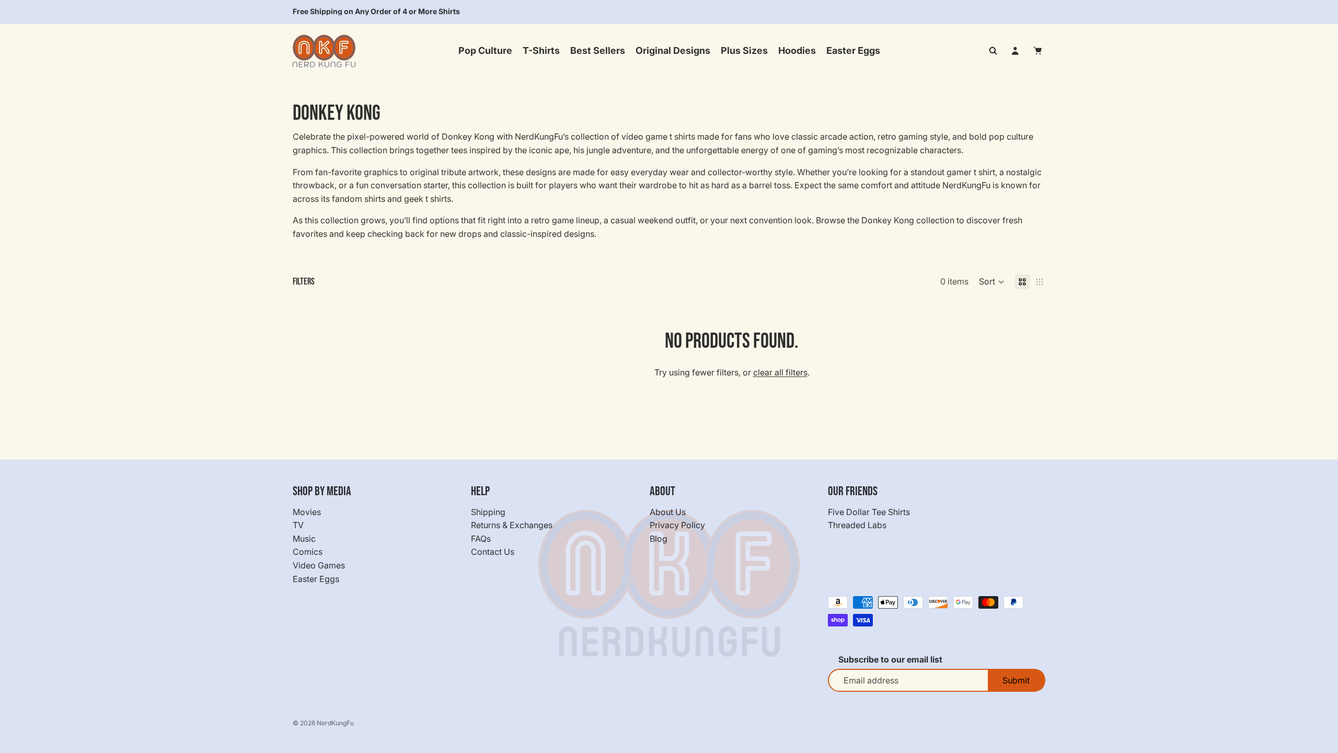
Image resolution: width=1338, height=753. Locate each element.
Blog (658, 538)
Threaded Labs (857, 525)
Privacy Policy (677, 525)
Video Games (319, 565)
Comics (307, 551)
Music (304, 538)
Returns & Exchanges (511, 525)
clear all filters (780, 372)
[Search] (993, 50)
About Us (668, 511)
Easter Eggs (316, 578)
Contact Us (492, 551)
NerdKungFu (335, 723)
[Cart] (1037, 50)
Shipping (488, 511)
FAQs (481, 538)
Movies (307, 511)
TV (298, 525)
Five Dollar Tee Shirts (869, 511)
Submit (1016, 680)
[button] (992, 281)
